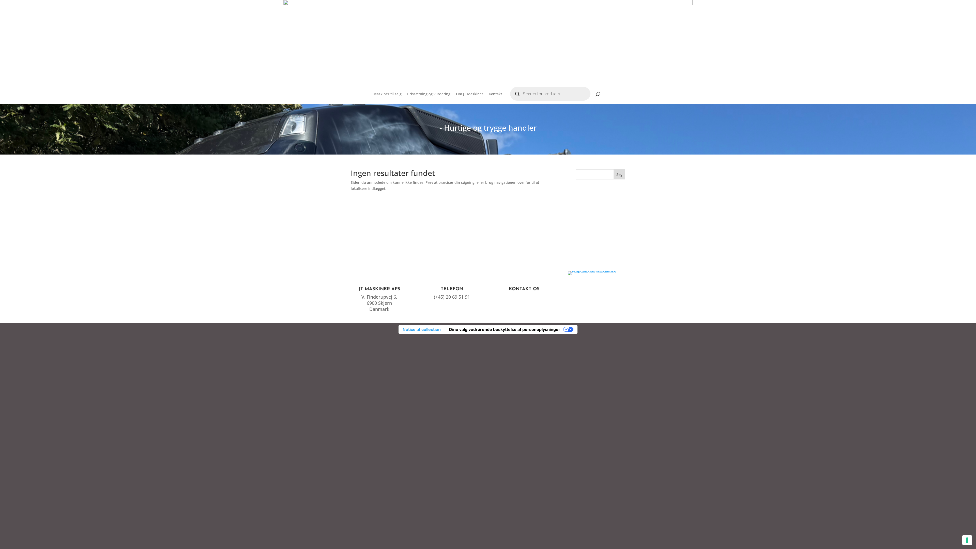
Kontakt (495, 94)
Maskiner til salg (387, 94)
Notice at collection (422, 329)
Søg (619, 174)
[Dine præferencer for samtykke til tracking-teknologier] (967, 540)
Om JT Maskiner (469, 94)
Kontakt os (524, 289)
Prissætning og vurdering (428, 94)
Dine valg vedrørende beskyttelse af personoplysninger (504, 329)
